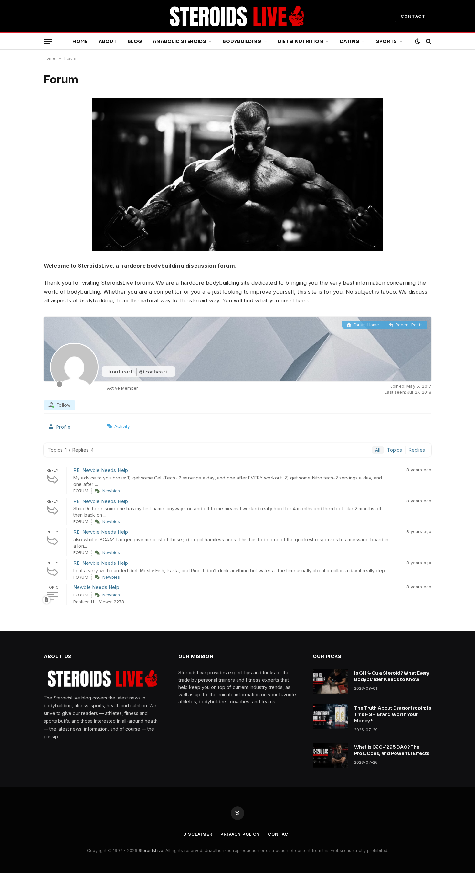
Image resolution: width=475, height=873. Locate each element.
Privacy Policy (240, 833)
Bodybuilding (242, 41)
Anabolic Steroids (179, 41)
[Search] (428, 41)
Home (79, 41)
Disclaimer (197, 833)
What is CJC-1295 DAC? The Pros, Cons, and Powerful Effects (391, 750)
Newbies (111, 491)
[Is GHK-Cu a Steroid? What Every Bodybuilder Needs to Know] (330, 681)
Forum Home (365, 324)
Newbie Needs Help (96, 587)
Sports (386, 41)
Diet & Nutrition (300, 41)
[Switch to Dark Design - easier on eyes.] (417, 41)
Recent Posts (408, 324)
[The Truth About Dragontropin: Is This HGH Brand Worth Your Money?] (330, 716)
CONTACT (413, 16)
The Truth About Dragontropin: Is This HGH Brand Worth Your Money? (392, 714)
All (377, 450)
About (108, 41)
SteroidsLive (151, 850)
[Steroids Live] (237, 16)
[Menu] (48, 41)
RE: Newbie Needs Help (100, 470)
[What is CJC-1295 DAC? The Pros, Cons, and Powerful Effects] (330, 755)
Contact (279, 833)
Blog (135, 41)
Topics (394, 450)
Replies (417, 450)
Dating (350, 41)
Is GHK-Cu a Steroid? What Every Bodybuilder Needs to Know (391, 676)
